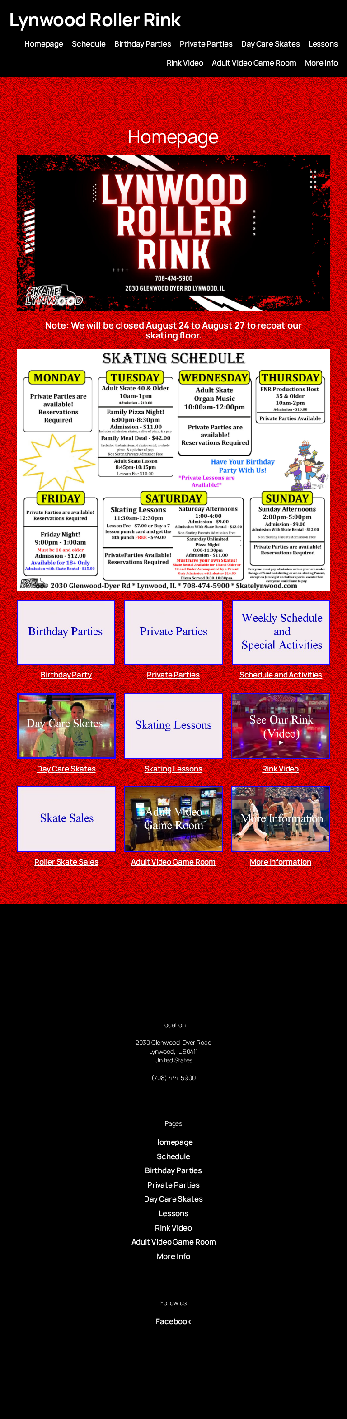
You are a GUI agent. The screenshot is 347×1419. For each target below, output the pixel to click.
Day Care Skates (66, 768)
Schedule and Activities (280, 674)
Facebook (173, 1321)
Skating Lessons (174, 768)
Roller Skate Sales (66, 861)
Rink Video (280, 768)
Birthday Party (66, 674)
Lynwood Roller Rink (95, 19)
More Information (280, 861)
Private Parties (173, 674)
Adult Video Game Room (173, 861)
